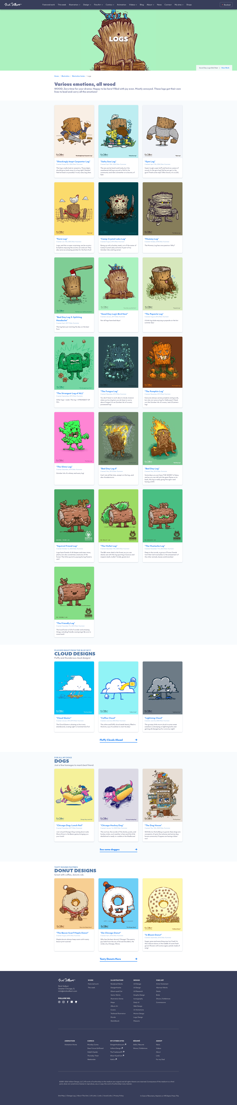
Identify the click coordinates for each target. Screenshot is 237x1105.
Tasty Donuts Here (110, 959)
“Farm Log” (62, 239)
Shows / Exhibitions (163, 999)
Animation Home (71, 1045)
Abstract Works (162, 988)
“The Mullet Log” (108, 546)
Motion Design (138, 1013)
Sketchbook (115, 1021)
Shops (189, 4)
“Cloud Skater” (63, 718)
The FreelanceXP (116, 1052)
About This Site (82, 1096)
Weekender (91, 1059)
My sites (178, 4)
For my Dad (160, 1059)
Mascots (136, 1021)
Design (86, 4)
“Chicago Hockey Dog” (112, 825)
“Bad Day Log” (152, 468)
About (149, 4)
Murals (113, 1017)
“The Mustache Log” (155, 546)
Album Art (114, 1006)
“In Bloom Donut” (153, 934)
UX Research (138, 991)
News (159, 4)
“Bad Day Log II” (108, 468)
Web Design (137, 1006)
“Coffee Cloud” (108, 718)
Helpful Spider (92, 1052)
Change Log (71, 1096)
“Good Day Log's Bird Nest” (114, 314)
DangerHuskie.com (117, 1045)
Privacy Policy (119, 1096)
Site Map (61, 1096)
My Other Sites (117, 1041)
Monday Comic (93, 1045)
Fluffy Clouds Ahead (111, 739)
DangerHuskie (116, 988)
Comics (109, 4)
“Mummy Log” (152, 239)
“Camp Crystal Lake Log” (113, 239)
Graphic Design (139, 995)
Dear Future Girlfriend (95, 1048)
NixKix (112, 1059)
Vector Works (115, 995)
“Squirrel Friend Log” (67, 546)
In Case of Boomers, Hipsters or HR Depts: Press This (159, 1096)
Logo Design (138, 1017)
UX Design (137, 984)
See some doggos (109, 849)
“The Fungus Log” (109, 391)
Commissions (161, 1002)
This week (62, 4)
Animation (121, 4)
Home (56, 76)
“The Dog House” (153, 825)
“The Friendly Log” (65, 623)
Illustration (73, 4)
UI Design (137, 988)
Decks (158, 991)
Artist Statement (162, 984)
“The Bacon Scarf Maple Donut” (72, 932)
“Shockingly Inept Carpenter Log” (73, 161)
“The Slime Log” (64, 466)
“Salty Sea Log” (108, 161)
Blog (142, 4)
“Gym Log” (150, 161)
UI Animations (138, 1010)
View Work (225, 68)
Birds (158, 995)
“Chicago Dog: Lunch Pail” (69, 825)
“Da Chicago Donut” (110, 932)
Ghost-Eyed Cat (116, 1056)
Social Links (107, 1096)
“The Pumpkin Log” (154, 391)
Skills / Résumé (138, 1045)
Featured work (48, 4)
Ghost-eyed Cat (116, 991)
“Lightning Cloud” (154, 718)
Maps (113, 1002)
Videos (132, 4)
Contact (168, 4)
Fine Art (97, 4)
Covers (113, 1010)
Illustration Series (78, 76)
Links (158, 1056)
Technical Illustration (118, 1013)
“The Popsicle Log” (154, 314)
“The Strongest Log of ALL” (70, 393)
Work (90, 980)
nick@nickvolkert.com (67, 991)
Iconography (138, 999)
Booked (227, 4)
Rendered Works (117, 984)
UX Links (93, 1096)
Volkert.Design (115, 1048)
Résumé (136, 1041)
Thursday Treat (93, 1056)
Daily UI (136, 1002)
